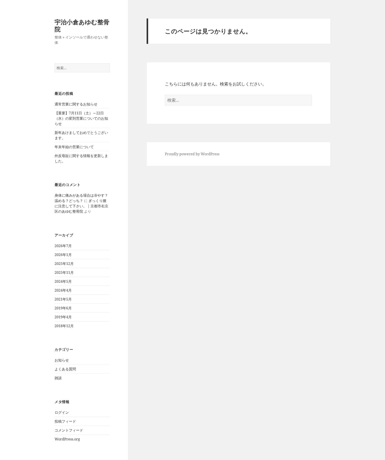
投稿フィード (65, 421)
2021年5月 (63, 299)
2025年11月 (64, 272)
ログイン (62, 412)
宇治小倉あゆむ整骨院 (82, 25)
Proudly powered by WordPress (192, 153)
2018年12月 (64, 325)
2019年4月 (63, 317)
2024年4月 (63, 290)
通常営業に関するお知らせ (76, 104)
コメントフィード (69, 430)
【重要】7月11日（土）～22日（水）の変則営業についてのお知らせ (81, 118)
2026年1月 (63, 254)
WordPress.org (67, 439)
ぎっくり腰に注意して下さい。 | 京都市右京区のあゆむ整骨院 (81, 206)
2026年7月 (63, 245)
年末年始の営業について (74, 146)
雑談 (58, 377)
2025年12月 (64, 263)
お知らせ (62, 360)
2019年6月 (63, 308)
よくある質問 (65, 369)
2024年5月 (63, 281)
